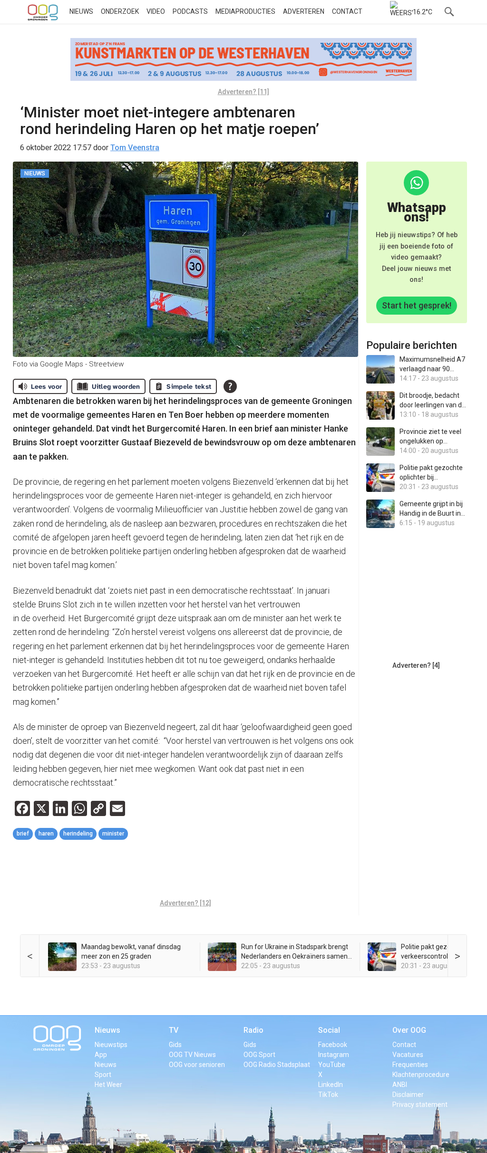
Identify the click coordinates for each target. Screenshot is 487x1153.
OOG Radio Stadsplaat (277, 1064)
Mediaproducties (245, 11)
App (101, 1054)
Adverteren (303, 11)
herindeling (78, 833)
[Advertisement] (186, 870)
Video (155, 11)
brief (23, 833)
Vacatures (407, 1054)
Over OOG (409, 1030)
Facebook (332, 1044)
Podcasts (190, 11)
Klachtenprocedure (420, 1074)
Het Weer (108, 1084)
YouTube (331, 1064)
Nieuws (81, 11)
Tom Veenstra (134, 147)
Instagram (333, 1054)
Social (329, 1030)
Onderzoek (120, 11)
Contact (347, 11)
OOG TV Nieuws (192, 1054)
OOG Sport (259, 1054)
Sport (103, 1074)
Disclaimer (408, 1094)
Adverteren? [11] (243, 92)
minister (113, 833)
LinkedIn (330, 1084)
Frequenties (410, 1064)
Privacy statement (420, 1104)
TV (173, 1030)
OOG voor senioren (197, 1064)
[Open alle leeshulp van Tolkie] (230, 386)
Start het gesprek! (416, 305)
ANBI (399, 1084)
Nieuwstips (111, 1044)
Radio (253, 1030)
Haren (46, 833)
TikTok (328, 1094)
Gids (175, 1044)
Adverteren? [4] (416, 665)
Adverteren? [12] (185, 903)
